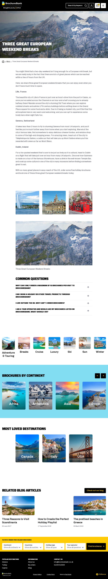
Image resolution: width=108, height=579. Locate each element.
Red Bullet (68, 574)
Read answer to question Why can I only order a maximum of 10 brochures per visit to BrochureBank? (54, 287)
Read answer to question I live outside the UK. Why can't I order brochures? (54, 303)
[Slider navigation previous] (97, 375)
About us (31, 562)
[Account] (91, 5)
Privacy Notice (37, 574)
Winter (100, 351)
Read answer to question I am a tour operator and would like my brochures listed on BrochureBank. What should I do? (54, 310)
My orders (31, 565)
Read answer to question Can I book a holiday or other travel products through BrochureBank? (54, 296)
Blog (8, 61)
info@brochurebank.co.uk (63, 562)
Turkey (4, 565)
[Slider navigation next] (103, 375)
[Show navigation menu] (103, 5)
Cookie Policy (51, 574)
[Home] (3, 61)
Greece (5, 562)
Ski (70, 351)
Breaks (24, 351)
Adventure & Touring (8, 354)
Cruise (39, 351)
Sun (84, 351)
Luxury (54, 351)
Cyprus (4, 568)
